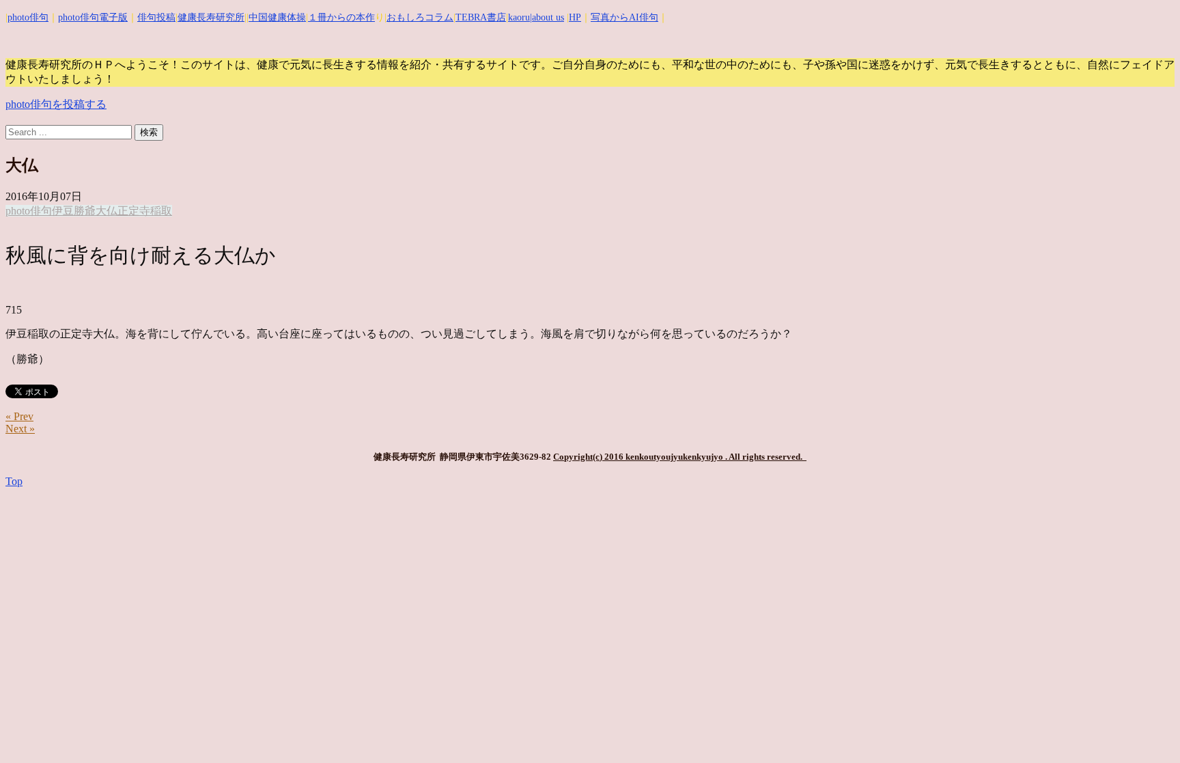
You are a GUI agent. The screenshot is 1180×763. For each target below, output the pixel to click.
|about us (547, 17)
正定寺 (133, 211)
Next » (20, 428)
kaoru (519, 17)
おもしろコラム (420, 17)
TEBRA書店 (480, 17)
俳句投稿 (156, 17)
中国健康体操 (277, 17)
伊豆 (63, 211)
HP (575, 17)
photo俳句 (28, 17)
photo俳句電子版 (93, 17)
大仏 (106, 211)
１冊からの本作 (341, 17)
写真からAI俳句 (624, 17)
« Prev (19, 416)
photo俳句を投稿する (56, 104)
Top (14, 481)
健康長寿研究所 (211, 17)
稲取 (161, 211)
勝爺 (85, 211)
